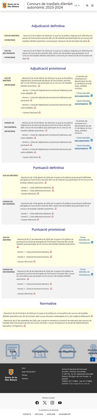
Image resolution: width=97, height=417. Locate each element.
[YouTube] (60, 403)
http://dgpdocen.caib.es (79, 383)
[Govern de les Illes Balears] (13, 5)
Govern (25, 378)
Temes (24, 375)
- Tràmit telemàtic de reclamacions (85, 240)
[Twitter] (45, 403)
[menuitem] (92, 5)
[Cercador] (87, 5)
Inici (24, 368)
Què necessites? (28, 371)
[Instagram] (52, 403)
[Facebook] (37, 403)
